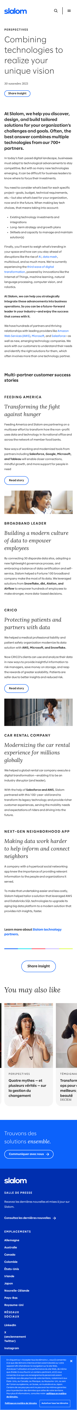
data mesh (50, 257)
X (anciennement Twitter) (15, 1337)
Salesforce (59, 336)
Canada (9, 1254)
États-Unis (11, 1269)
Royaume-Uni (13, 1305)
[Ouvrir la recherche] (55, 10)
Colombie (11, 1262)
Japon (8, 1283)
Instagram (11, 1348)
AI (39, 257)
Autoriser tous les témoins (55, 1403)
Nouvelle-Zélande (16, 1290)
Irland (8, 1276)
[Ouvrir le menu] (69, 10)
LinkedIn (10, 1325)
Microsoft (38, 336)
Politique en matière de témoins (21, 1403)
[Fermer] (71, 1361)
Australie (10, 1247)
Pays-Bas (11, 1298)
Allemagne (11, 1240)
